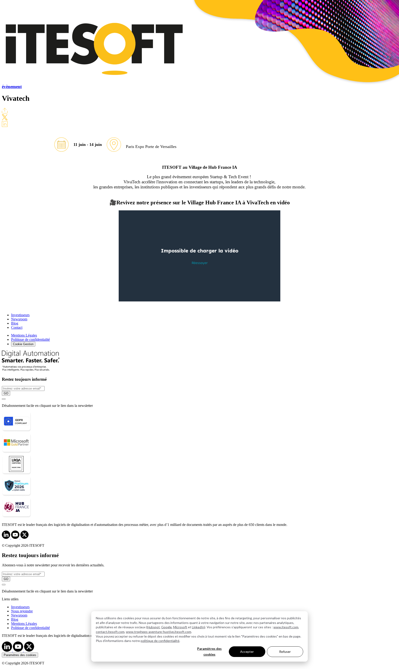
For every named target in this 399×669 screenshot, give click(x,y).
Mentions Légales (24, 335)
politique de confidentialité (160, 641)
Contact (16, 327)
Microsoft (180, 627)
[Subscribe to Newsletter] (4, 399)
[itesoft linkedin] (7, 650)
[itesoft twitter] (29, 650)
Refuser (285, 652)
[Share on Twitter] (5, 119)
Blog (14, 323)
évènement (12, 86)
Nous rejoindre (22, 611)
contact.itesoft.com (110, 632)
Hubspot (153, 627)
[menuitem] (204, 607)
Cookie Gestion (23, 344)
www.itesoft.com (285, 627)
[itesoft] (6, 538)
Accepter (247, 652)
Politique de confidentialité (30, 339)
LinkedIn (198, 627)
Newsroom (19, 319)
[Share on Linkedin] (5, 126)
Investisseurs (20, 315)
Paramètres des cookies (209, 651)
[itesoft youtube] (18, 650)
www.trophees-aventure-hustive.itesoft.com (158, 632)
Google (166, 627)
